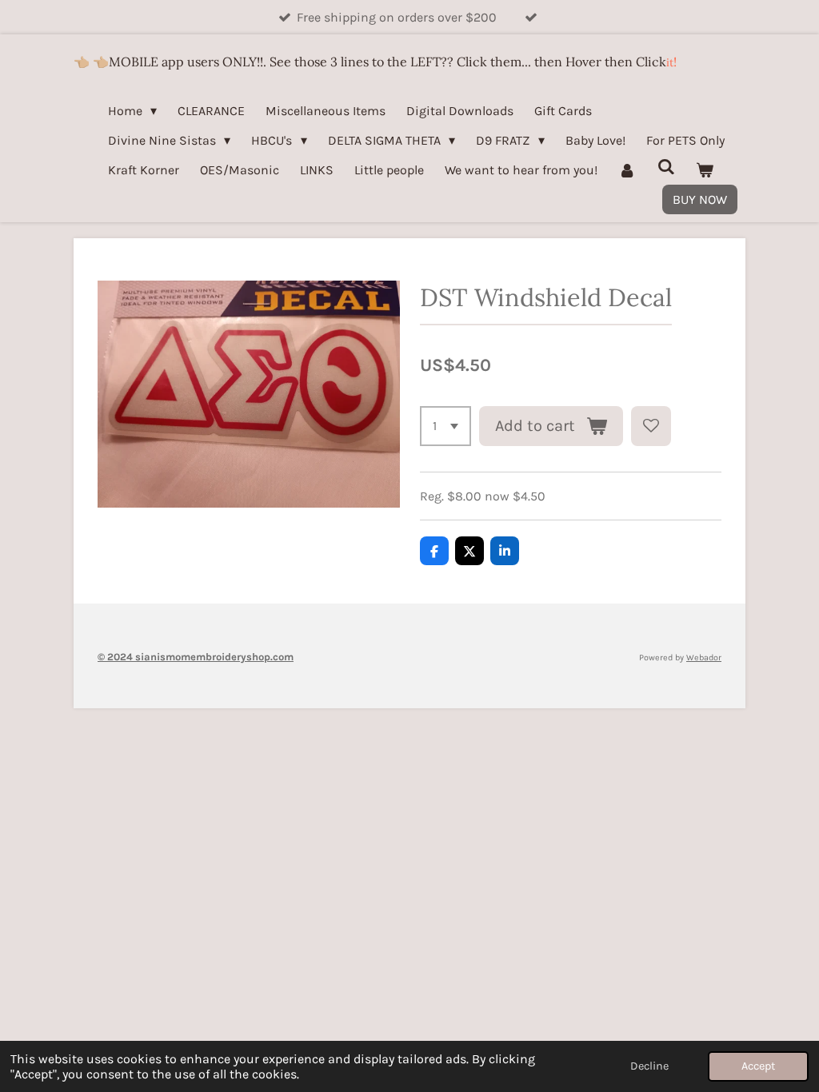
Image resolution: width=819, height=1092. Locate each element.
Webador (703, 657)
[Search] (665, 166)
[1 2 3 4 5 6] (445, 426)
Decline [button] (649, 1066)
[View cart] (704, 170)
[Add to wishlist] (651, 426)
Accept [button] (758, 1066)
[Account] (627, 170)
